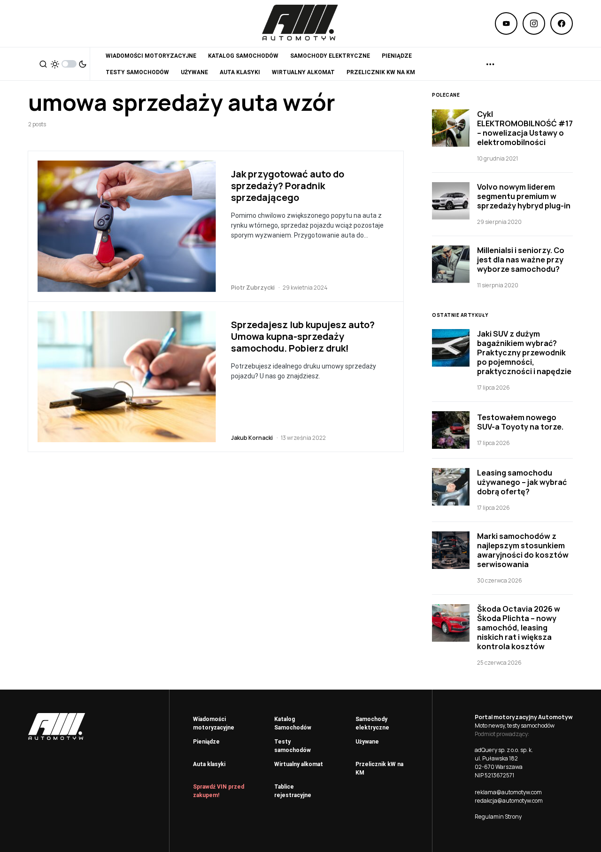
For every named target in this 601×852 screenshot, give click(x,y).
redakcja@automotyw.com (509, 801)
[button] (43, 64)
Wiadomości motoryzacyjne (213, 723)
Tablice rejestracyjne (292, 790)
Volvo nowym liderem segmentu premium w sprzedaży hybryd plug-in (523, 196)
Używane (367, 741)
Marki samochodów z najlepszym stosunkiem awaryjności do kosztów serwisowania (523, 550)
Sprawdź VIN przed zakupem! (218, 790)
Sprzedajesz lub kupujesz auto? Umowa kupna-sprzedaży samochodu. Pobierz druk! (303, 336)
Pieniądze (206, 741)
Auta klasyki (209, 764)
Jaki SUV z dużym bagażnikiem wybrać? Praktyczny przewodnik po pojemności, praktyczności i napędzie (524, 352)
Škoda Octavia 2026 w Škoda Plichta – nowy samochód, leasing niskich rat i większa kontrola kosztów (518, 628)
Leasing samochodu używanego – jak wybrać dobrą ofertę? (522, 482)
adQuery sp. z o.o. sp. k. (504, 750)
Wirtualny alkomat (298, 764)
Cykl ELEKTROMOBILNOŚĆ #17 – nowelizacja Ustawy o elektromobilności (525, 128)
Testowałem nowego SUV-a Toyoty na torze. (520, 422)
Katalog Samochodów (292, 723)
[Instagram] (534, 23)
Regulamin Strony (498, 817)
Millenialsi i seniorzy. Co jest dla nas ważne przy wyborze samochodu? (520, 259)
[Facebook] (561, 23)
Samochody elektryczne (372, 723)
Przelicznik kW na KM (379, 768)
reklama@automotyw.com (508, 792)
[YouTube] (506, 23)
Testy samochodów (292, 745)
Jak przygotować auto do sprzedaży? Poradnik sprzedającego (287, 186)
